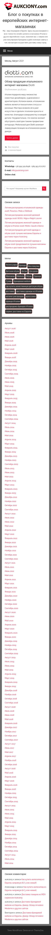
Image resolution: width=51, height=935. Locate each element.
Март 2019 (9, 678)
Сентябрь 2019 (11, 653)
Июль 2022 (9, 518)
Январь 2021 (10, 592)
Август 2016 (10, 768)
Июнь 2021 (9, 571)
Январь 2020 (10, 637)
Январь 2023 (10, 493)
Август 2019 (10, 657)
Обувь (29, 276)
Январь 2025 (10, 402)
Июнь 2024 (9, 431)
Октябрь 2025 (11, 370)
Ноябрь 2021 (10, 550)
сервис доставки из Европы (18, 311)
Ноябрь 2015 (10, 793)
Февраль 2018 (11, 723)
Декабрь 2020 (11, 596)
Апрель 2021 (10, 579)
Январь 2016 (10, 789)
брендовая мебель (22, 281)
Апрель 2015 (10, 822)
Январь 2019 (10, 686)
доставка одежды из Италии (29, 291)
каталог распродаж (15, 296)
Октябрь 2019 (11, 649)
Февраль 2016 (11, 785)
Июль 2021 (9, 567)
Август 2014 (10, 855)
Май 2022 (9, 526)
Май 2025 (9, 386)
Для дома (33, 271)
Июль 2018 (9, 711)
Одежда (37, 276)
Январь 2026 (10, 357)
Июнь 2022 (9, 522)
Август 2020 (10, 612)
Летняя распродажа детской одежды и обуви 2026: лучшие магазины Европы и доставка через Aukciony (23, 233)
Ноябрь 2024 (10, 411)
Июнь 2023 (9, 472)
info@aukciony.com (20, 170)
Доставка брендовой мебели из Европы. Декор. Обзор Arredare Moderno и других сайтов (24, 905)
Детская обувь (12, 271)
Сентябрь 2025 (11, 374)
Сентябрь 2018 (11, 703)
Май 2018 (9, 719)
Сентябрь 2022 (11, 509)
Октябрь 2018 (11, 699)
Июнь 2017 (9, 748)
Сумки (9, 281)
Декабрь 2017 (11, 727)
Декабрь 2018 (11, 690)
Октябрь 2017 (11, 736)
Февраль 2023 (11, 489)
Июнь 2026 (9, 337)
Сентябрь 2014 (11, 851)
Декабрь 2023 (11, 456)
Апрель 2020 (10, 624)
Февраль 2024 (11, 448)
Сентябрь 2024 (11, 419)
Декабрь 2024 (11, 407)
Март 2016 (9, 781)
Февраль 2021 (11, 588)
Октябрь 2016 (11, 764)
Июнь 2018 (9, 715)
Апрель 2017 (10, 756)
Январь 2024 (10, 452)
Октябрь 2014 (11, 847)
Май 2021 (9, 575)
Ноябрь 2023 (10, 460)
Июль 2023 (9, 468)
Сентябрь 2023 (11, 464)
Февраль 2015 (11, 830)
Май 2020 (9, 620)
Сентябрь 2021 (11, 559)
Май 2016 (9, 773)
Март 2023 (9, 485)
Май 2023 (9, 477)
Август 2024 (10, 423)
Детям (24, 271)
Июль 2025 (9, 378)
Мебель (20, 276)
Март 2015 (9, 826)
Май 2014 (9, 863)
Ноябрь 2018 (10, 694)
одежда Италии (13, 301)
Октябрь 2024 (11, 415)
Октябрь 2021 (11, 555)
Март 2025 (9, 394)
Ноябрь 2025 (10, 365)
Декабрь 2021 (11, 546)
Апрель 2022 (10, 530)
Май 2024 (9, 435)
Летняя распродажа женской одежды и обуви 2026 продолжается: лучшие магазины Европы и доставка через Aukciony (25, 244)
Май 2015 (9, 818)
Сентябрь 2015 (11, 801)
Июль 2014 (9, 859)
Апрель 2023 (10, 481)
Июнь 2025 (9, 382)
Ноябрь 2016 (10, 760)
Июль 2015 (9, 810)
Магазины (10, 276)
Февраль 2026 (11, 353)
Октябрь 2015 (11, 797)
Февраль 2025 (11, 398)
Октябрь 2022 (11, 505)
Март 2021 (9, 583)
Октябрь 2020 (11, 604)
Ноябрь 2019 (10, 645)
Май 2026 (9, 341)
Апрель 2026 (10, 345)
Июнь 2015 (9, 814)
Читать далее (12, 138)
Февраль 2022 (11, 538)
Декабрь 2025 (11, 361)
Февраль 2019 (11, 682)
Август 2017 (10, 744)
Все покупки (13, 147)
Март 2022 (9, 534)
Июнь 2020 (9, 616)
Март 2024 (9, 444)
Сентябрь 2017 (11, 740)
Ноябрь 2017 (10, 731)
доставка (10, 291)
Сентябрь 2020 (11, 608)
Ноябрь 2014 (10, 842)
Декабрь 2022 (11, 497)
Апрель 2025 (10, 390)
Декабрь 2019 (11, 641)
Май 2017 (9, 752)
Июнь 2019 (9, 666)
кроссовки (31, 296)
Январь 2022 (10, 542)
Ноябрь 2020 (10, 600)
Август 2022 (10, 513)
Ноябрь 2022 (10, 501)
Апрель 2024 (10, 439)
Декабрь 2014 (11, 838)
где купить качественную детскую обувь (24, 286)
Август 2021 (10, 563)
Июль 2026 (9, 332)
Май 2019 (9, 670)
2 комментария (14, 150)
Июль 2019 (9, 661)
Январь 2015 (10, 834)
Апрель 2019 (10, 674)
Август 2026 (10, 328)
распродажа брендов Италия (19, 306)
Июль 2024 (9, 427)
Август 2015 (10, 805)
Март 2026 (9, 349)
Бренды (22, 265)
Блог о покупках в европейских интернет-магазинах (25, 20)
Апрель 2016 (10, 777)
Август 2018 (10, 707)
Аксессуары (11, 265)
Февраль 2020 (11, 633)
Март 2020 (9, 629)
